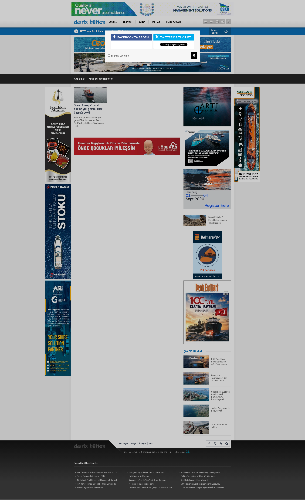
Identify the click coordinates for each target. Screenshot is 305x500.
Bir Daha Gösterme (119, 55)
